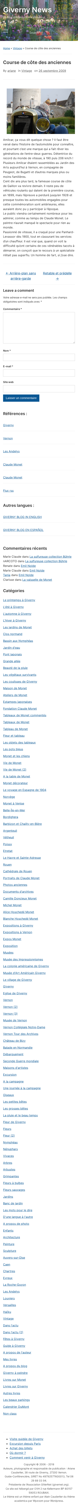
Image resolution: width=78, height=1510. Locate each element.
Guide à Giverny (14, 1346)
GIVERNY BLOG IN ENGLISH (22, 517)
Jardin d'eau (11, 647)
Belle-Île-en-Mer (14, 810)
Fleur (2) (9, 1135)
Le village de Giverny (17, 980)
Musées (8, 952)
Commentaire (12, 308)
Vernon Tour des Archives (20, 1034)
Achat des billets (21, 1448)
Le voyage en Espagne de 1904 (24, 790)
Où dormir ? (18, 1453)
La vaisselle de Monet (37, 579)
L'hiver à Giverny (14, 620)
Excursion (10, 1074)
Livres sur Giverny (15, 1386)
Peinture (8, 1244)
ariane (11, 70)
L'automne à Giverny (17, 614)
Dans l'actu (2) (13, 1332)
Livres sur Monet (14, 1379)
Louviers (9, 1298)
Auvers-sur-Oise (14, 1257)
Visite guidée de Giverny (26, 1439)
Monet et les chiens (16, 756)
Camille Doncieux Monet (20, 898)
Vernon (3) (10, 1013)
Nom (7, 350)
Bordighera (10, 817)
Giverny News (27, 9)
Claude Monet (12, 464)
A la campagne (13, 1081)
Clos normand (12, 634)
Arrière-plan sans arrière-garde (21, 275)
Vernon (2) (10, 1007)
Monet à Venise (13, 803)
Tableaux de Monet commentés (24, 715)
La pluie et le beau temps (20, 1115)
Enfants (8, 1230)
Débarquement (13, 1054)
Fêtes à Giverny (13, 1339)
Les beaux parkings (16, 1400)
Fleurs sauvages (14, 1190)
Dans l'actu (10, 1325)
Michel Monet (12, 905)
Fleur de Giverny (14, 1122)
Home (6, 48)
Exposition (10, 946)
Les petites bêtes (15, 1101)
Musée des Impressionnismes (23, 959)
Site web (8, 381)
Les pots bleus (13, 749)
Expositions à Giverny (18, 925)
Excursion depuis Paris (25, 1443)
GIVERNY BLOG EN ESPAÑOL (23, 530)
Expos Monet (12, 939)
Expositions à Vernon (17, 932)
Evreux (8, 1278)
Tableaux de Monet (16, 722)
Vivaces (8, 1156)
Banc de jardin (13, 1203)
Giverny (8, 425)
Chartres (9, 1271)
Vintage (17, 48)
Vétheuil (8, 837)
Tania (6, 575)
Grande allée (11, 661)
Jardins (8, 1196)
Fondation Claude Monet (20, 708)
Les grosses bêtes (15, 1108)
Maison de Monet (15, 688)
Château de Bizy (14, 1040)
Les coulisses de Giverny (20, 681)
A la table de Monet (16, 776)
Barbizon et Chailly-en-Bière (22, 824)
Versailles (9, 1305)
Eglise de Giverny (15, 993)
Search (69, 33)
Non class (10, 1413)
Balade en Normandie (17, 1047)
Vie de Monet (12, 763)
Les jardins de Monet (17, 627)
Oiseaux (8, 1095)
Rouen (7, 864)
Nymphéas (10, 1142)
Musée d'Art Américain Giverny (24, 973)
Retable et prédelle (57, 275)
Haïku (7, 1312)
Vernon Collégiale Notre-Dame (24, 1027)
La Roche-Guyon (14, 1284)
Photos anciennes (15, 885)
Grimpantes (11, 1176)
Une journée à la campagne (22, 1088)
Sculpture (9, 1251)
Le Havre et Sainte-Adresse (22, 857)
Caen (6, 1264)
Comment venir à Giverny (27, 1457)
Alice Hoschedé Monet (18, 912)
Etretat (8, 851)
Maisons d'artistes (15, 1068)
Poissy (7, 844)
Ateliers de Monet (15, 695)
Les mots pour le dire (17, 1210)
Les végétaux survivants (19, 674)
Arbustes (9, 1169)
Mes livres (10, 1359)
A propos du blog (15, 1366)
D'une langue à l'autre (18, 1217)
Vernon (8, 438)
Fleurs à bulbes (13, 1183)
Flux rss (8, 490)
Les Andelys (11, 451)
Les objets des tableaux (19, 742)
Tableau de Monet (15, 729)
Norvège (9, 797)
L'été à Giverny (13, 607)
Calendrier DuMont (16, 1406)
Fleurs (7, 1129)
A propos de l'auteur (17, 1352)
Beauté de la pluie (15, 668)
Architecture (11, 1237)
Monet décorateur (15, 783)
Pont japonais (12, 654)
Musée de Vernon (15, 1020)
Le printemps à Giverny (19, 600)
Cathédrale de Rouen (17, 871)
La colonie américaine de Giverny (26, 966)
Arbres (7, 1163)
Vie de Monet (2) (14, 769)
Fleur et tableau (13, 735)
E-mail (8, 366)
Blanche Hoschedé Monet (20, 918)
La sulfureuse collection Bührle (50, 556)
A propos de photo (16, 1223)
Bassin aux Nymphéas (18, 641)
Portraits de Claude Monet (21, 878)
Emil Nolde (28, 566)
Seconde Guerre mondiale (21, 1061)
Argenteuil (10, 830)
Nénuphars (10, 1149)
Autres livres (11, 1393)
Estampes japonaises (17, 702)
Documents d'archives (18, 891)
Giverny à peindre (15, 1373)
